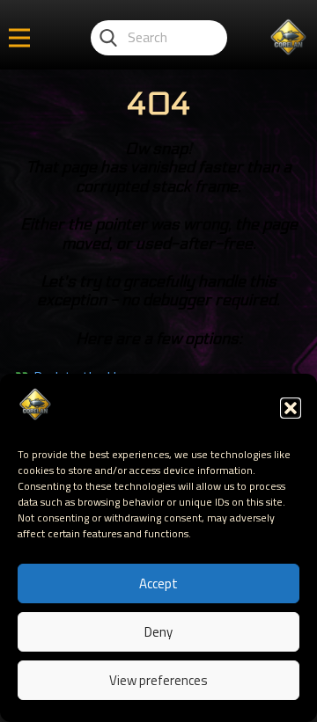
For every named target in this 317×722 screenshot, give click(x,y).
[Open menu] (19, 38)
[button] (290, 408)
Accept (158, 583)
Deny (158, 632)
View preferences (158, 680)
